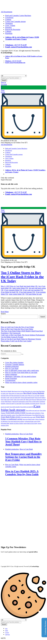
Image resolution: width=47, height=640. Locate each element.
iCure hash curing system (15, 413)
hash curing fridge (8, 399)
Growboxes (9, 17)
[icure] (14, 10)
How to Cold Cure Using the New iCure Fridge (17, 327)
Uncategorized (10, 380)
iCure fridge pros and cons (32, 410)
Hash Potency (8, 401)
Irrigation (8, 27)
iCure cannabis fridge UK (13, 290)
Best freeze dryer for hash (18, 391)
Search (4, 80)
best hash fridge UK (31, 286)
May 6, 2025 (5, 286)
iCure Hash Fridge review (11, 417)
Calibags (8, 31)
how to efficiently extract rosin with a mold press (22, 370)
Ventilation (9, 23)
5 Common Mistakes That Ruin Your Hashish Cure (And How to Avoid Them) (23, 441)
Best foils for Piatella (6, 391)
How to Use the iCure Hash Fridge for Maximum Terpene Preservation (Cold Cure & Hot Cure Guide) (21, 340)
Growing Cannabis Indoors (14, 364)
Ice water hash (18, 403)
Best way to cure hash (33, 395)
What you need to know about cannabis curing (21, 382)
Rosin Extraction (11, 378)
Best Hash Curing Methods (33, 393)
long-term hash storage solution (16, 421)
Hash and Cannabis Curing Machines (18, 15)
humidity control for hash (7, 403)
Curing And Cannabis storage (15, 21)
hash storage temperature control (20, 401)
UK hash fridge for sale (33, 294)
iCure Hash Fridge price (38, 415)
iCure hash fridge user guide (28, 417)
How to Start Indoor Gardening (37, 401)
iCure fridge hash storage (20, 408)
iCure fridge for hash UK (9, 292)
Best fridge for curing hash (32, 391)
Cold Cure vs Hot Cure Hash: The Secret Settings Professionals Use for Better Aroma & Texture (23, 336)
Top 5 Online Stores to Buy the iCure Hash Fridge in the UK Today (22, 277)
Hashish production (12, 366)
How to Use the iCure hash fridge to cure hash (21, 372)
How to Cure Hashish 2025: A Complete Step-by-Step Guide (22, 473)
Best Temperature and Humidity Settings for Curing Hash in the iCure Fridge (23, 456)
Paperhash (8, 33)
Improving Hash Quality (29, 419)
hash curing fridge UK (20, 288)
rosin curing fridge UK (17, 294)
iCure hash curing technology (33, 413)
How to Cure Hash (16, 286)
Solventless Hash (5, 423)
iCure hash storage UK (27, 292)
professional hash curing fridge (32, 421)
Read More (5, 312)
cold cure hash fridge (15, 397)
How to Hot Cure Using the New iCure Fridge (17, 329)
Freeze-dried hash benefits (27, 397)
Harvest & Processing (12, 29)
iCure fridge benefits (14, 406)
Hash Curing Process (31, 399)
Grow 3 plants (10, 25)
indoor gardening (11, 374)
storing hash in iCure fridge (30, 423)
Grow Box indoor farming (14, 362)
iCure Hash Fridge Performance (24, 415)
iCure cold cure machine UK (33, 290)
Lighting (8, 19)
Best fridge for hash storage (16, 393)
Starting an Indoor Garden (16, 423)
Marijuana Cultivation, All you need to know (20, 376)
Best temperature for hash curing (19, 395)
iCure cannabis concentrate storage (30, 403)
